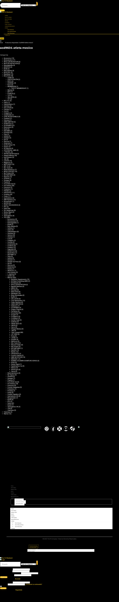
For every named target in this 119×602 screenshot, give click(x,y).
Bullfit (13, 297)
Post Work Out (8, 184)
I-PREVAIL (7, 152)
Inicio (1, 42)
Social (6, 21)
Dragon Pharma (16, 309)
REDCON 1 (14, 359)
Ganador (6, 138)
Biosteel (14, 290)
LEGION (6, 161)
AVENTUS (7, 67)
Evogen (13, 315)
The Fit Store (8, 17)
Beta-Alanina (8, 71)
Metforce (14, 341)
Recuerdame (6, 586)
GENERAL (10, 83)
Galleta (6, 136)
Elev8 (5, 129)
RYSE (13, 362)
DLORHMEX (8, 125)
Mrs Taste (7, 168)
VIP (8, 99)
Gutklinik (14, 322)
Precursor (7, 187)
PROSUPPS (8, 193)
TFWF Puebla (8, 24)
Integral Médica (9, 155)
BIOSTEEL (7, 72)
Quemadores (8, 198)
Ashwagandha (8, 65)
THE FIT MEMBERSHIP (18, 88)
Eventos (7, 22)
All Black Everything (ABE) (19, 281)
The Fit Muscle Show (11, 31)
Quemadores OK (12, 396)
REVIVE (6, 203)
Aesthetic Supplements (18, 279)
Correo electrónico (6, 571)
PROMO (6, 191)
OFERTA (6, 178)
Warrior (13, 368)
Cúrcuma (6, 120)
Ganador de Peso (13, 262)
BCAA (5, 69)
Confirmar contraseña (7, 575)
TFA (8, 408)
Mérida (9, 90)
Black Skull (14, 292)
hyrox (9, 85)
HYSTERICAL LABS (10, 150)
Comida (9, 242)
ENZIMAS (7, 131)
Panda (6, 182)
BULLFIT (6, 101)
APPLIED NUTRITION (11, 63)
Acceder (3, 588)
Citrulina (6, 109)
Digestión (10, 249)
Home (6, 15)
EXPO (9, 81)
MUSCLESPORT (9, 171)
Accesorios (7, 58)
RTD (5, 207)
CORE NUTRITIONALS (11, 116)
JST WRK (14, 334)
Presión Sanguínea (13, 387)
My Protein (7, 173)
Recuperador (8, 201)
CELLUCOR (7, 108)
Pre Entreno (7, 185)
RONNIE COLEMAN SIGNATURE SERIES (24, 361)
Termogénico (8, 216)
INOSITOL (10, 270)
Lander (13, 338)
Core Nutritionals (16, 300)
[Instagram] (46, 428)
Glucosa (6, 141)
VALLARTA (10, 97)
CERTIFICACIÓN (12, 79)
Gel (5, 139)
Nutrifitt (13, 350)
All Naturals (15, 283)
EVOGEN (6, 132)
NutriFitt (6, 177)
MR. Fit (6, 166)
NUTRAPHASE (8, 175)
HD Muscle (7, 148)
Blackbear (14, 293)
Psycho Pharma (16, 355)
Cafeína (9, 228)
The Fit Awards (10, 29)
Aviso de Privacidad (33, 547)
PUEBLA (10, 93)
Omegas (6, 180)
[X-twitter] (59, 428)
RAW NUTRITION (16, 357)
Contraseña (10, 573)
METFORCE (7, 164)
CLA (5, 111)
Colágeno (7, 113)
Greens (6, 147)
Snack (6, 214)
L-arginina (10, 274)
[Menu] (2, 38)
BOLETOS (7, 76)
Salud (5, 208)
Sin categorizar (8, 210)
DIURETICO (7, 124)
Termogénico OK (12, 407)
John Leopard (15, 332)
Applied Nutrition (16, 286)
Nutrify (13, 352)
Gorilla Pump (8, 145)
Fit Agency (14, 316)
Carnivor (10, 235)
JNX (5, 159)
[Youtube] (66, 428)
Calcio (6, 102)
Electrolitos (7, 127)
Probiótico (7, 189)
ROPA (9, 400)
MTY (8, 92)
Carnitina (6, 106)
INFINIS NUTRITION (10, 154)
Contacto (7, 35)
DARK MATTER (8, 122)
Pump (6, 196)
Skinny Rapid (8, 212)
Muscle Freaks (16, 345)
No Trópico (11, 375)
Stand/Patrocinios (10, 26)
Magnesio (7, 162)
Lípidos (9, 276)
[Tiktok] (72, 428)
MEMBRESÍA (11, 86)
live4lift (13, 339)
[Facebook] (53, 428)
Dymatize (14, 311)
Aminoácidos (8, 60)
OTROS (6, 28)
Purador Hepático (13, 394)
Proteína (6, 194)
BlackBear (7, 74)
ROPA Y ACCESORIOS (11, 205)
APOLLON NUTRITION (11, 62)
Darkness (14, 306)
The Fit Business (11, 33)
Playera (9, 380)
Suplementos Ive (16, 366)
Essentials (14, 313)
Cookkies (10, 246)
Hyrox (13, 327)
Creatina (6, 118)
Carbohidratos (8, 104)
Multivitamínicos (9, 170)
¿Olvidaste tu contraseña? (33, 584)
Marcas (9, 277)
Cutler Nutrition (16, 302)
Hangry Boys (15, 323)
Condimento (8, 115)
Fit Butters (14, 318)
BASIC (13, 288)
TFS (5, 217)
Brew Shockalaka (16, 295)
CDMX (9, 78)
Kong (13, 336)
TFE (8, 95)
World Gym (14, 369)
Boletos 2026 (8, 19)
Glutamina (7, 143)
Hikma (13, 325)
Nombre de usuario (6, 569)
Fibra (5, 134)
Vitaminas (10, 410)
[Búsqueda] (37, 4)
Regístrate (4, 577)
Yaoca (13, 371)
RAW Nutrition (8, 200)
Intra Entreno (8, 157)
